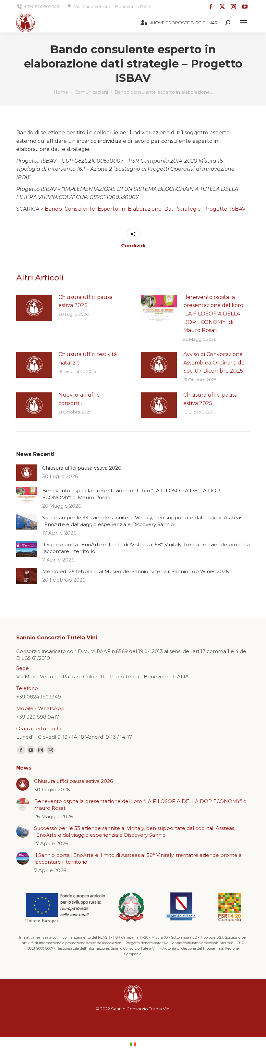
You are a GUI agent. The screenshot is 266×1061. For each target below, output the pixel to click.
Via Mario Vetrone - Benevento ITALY (112, 6)
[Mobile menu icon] (243, 22)
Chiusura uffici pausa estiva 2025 (210, 399)
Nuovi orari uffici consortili (79, 399)
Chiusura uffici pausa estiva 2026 (85, 301)
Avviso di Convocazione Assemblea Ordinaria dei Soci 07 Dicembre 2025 (214, 362)
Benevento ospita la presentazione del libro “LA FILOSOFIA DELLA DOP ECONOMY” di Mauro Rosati (213, 313)
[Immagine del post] (34, 308)
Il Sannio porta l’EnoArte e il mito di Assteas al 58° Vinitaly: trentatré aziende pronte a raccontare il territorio (146, 547)
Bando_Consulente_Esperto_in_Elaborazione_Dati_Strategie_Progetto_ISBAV (145, 209)
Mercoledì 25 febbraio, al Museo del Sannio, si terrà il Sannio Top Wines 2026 (135, 571)
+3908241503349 (41, 6)
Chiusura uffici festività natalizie (87, 358)
